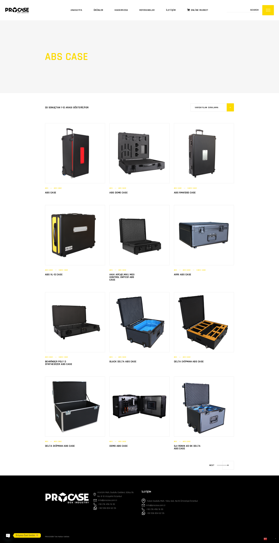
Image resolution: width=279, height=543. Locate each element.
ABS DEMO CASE (118, 192)
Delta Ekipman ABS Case (189, 361)
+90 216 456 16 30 (106, 504)
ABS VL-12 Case (53, 274)
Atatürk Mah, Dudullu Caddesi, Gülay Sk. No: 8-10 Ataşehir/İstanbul (115, 494)
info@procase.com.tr (107, 500)
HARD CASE (192, 188)
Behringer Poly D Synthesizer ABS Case (58, 363)
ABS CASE (58, 188)
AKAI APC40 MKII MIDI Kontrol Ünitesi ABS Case (122, 277)
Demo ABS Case (118, 446)
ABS (46, 188)
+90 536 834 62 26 (107, 508)
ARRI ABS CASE (182, 274)
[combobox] (212, 107)
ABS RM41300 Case (185, 192)
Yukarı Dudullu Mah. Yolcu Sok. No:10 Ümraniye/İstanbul (172, 501)
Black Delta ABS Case (122, 361)
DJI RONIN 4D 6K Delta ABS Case (187, 447)
